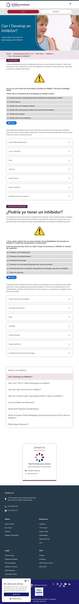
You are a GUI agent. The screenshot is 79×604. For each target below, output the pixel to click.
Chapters (42, 524)
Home (8, 54)
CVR (40, 543)
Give (23, 12)
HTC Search (43, 528)
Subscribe (56, 12)
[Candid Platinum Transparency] (39, 585)
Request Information (12, 535)
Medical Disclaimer (11, 559)
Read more (22, 590)
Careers (7, 532)
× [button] (28, 580)
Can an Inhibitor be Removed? (21, 402)
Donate (41, 555)
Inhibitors (50, 54)
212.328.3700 (13, 506)
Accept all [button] (16, 594)
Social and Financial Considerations (23, 409)
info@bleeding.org (34, 471)
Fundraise (42, 559)
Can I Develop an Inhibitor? (20, 376)
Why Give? (43, 567)
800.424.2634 (33, 474)
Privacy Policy (9, 555)
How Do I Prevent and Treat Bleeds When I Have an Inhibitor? (35, 396)
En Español (13, 60)
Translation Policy (11, 574)
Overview (39, 54)
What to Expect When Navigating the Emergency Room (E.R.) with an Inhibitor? (39, 416)
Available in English (17, 206)
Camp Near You (44, 539)
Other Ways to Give (46, 563)
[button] (16, 598)
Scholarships (43, 535)
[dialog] (16, 590)
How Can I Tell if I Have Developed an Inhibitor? (29, 383)
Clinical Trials (43, 532)
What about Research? (18, 424)
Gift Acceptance (10, 563)
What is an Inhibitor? (17, 370)
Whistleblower (10, 570)
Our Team (8, 528)
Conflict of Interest (11, 567)
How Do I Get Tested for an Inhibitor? (24, 389)
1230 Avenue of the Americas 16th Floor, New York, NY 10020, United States (22, 499)
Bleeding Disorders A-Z (23, 54)
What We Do (9, 524)
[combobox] (25, 581)
